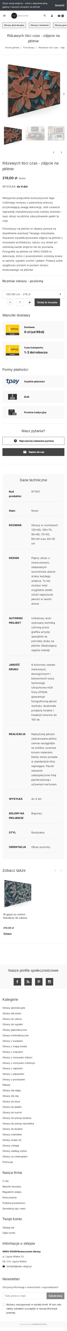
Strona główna (12, 47)
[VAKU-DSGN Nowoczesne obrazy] (19, 16)
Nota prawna (9, 1197)
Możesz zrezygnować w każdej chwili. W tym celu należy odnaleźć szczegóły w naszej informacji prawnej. (33, 1308)
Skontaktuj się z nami (13, 1208)
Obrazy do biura (11, 1101)
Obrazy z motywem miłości (17, 1057)
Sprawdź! (59, 5)
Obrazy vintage (10, 1145)
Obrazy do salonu (12, 1019)
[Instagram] (49, 982)
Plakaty (6, 1084)
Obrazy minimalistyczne (15, 1035)
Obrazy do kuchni (12, 1112)
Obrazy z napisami (12, 1068)
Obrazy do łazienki (12, 1128)
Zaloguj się (8, 1227)
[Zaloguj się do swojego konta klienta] (52, 15)
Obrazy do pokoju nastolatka (18, 1123)
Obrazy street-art (11, 1140)
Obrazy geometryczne (14, 1029)
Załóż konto (8, 1232)
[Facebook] (17, 982)
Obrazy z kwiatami (39, 25)
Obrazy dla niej (10, 1096)
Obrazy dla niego (11, 1090)
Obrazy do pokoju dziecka (16, 1118)
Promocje (7, 1162)
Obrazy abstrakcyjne (14, 25)
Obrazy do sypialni (12, 1024)
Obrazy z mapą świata (14, 1046)
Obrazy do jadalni (11, 1106)
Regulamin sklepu (11, 1191)
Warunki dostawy (11, 1186)
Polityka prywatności (13, 1203)
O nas (5, 1181)
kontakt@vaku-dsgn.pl (16, 1266)
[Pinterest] (39, 982)
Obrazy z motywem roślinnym (18, 1063)
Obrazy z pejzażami (13, 1074)
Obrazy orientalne (12, 1134)
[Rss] (28, 982)
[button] (60, 15)
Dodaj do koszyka (47, 302)
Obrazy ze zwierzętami (14, 1156)
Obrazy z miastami (12, 1051)
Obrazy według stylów (14, 1151)
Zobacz (7, 933)
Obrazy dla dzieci (11, 1013)
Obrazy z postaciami (13, 1079)
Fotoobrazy (29, 47)
